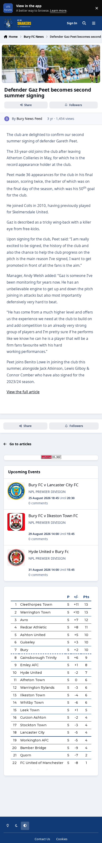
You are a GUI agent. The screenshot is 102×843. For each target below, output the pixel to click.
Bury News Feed (29, 118)
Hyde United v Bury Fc (48, 551)
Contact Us (42, 839)
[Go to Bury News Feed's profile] (6, 118)
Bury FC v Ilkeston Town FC (53, 515)
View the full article (23, 391)
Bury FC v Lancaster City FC (53, 484)
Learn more (9, 8)
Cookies (61, 839)
